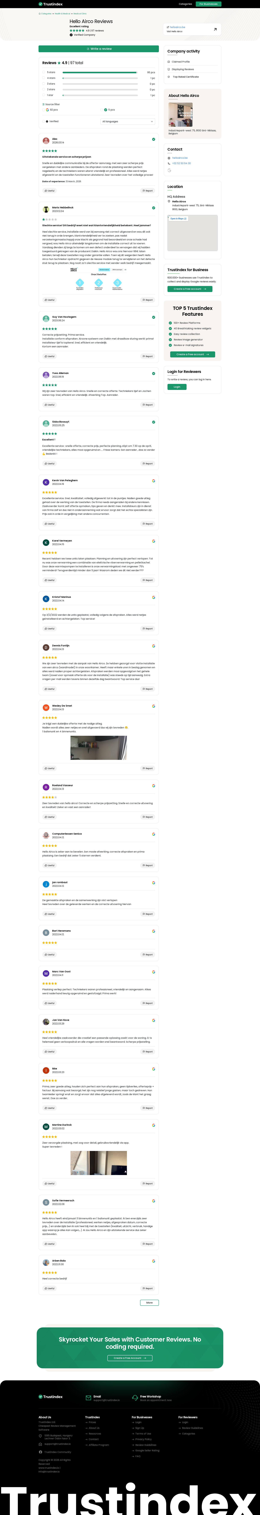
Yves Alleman (60, 373)
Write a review (101, 49)
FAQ (137, 1456)
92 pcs (54, 109)
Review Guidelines (145, 1445)
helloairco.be (180, 158)
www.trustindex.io (49, 1468)
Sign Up (139, 1428)
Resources (95, 1433)
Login (177, 387)
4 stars (51, 78)
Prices (92, 1422)
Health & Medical (62, 13)
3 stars (51, 83)
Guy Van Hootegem (64, 316)
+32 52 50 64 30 (181, 163)
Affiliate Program (99, 1445)
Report (149, 190)
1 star (50, 95)
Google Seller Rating (147, 1450)
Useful (50, 190)
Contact (94, 1439)
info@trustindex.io (49, 1471)
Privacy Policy (143, 1439)
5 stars (51, 72)
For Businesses (209, 4)
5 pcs (111, 109)
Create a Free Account (127, 1358)
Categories (185, 4)
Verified (53, 121)
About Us (94, 1428)
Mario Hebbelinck (62, 207)
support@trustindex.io (107, 1400)
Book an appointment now (156, 1400)
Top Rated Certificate (186, 77)
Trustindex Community (57, 1452)
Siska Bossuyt (60, 421)
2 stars (51, 89)
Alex (54, 139)
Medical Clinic (80, 13)
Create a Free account (187, 289)
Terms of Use (143, 1433)
